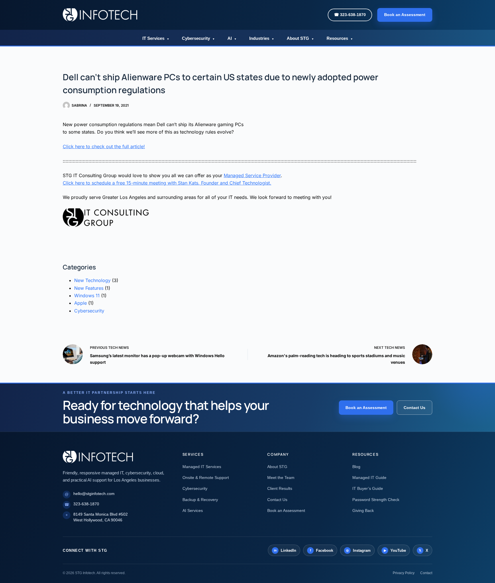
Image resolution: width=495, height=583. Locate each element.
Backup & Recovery (200, 499)
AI (232, 38)
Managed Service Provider (252, 175)
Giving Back (363, 510)
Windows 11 (87, 295)
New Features (88, 288)
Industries (261, 38)
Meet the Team (280, 477)
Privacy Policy (404, 573)
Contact (426, 573)
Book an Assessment (404, 14)
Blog (356, 466)
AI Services (192, 510)
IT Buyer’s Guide (367, 488)
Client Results (279, 488)
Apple (80, 303)
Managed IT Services (201, 466)
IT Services (155, 38)
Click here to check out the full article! (104, 146)
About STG (300, 38)
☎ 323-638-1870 (350, 14)
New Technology (92, 280)
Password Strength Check (375, 499)
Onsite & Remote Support (205, 477)
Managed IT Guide (369, 477)
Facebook (321, 550)
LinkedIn (285, 550)
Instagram (358, 550)
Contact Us (414, 407)
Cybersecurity (198, 38)
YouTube (395, 550)
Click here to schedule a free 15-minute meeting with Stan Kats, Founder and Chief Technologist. (167, 183)
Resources (340, 38)
